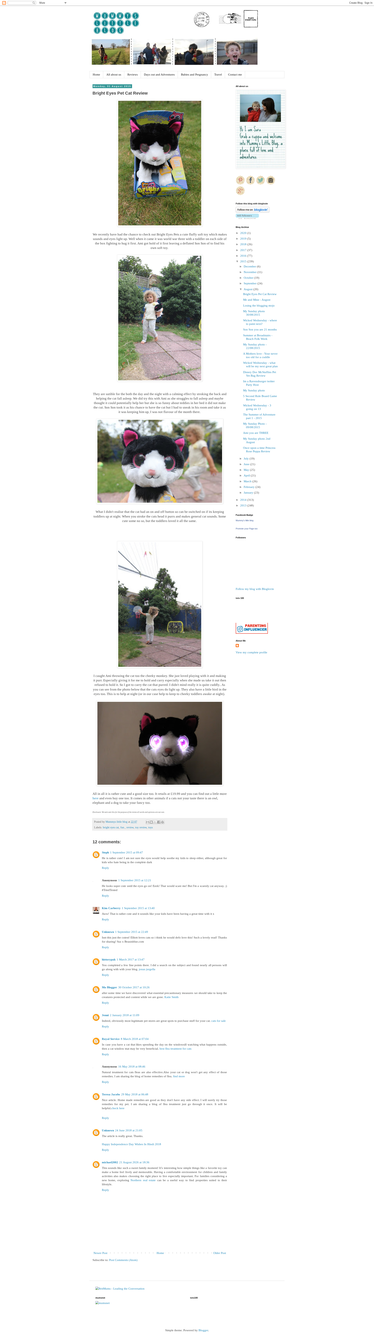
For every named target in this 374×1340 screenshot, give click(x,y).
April (247, 475)
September (250, 283)
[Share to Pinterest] (162, 822)
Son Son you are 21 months (260, 329)
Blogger (203, 1330)
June (247, 464)
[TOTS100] (252, 632)
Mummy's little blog (244, 520)
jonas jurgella (147, 969)
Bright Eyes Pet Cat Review (260, 294)
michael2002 (110, 1162)
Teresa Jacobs (111, 1094)
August (248, 289)
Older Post (219, 1253)
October (249, 277)
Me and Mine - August (256, 299)
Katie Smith (171, 997)
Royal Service (111, 1038)
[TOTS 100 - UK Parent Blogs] (252, 621)
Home (96, 74)
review (130, 827)
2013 (243, 505)
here (96, 798)
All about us (113, 74)
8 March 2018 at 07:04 (135, 1038)
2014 (243, 499)
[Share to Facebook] (159, 822)
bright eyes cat (111, 827)
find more (179, 1076)
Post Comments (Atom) (123, 1260)
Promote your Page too (247, 528)
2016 (243, 255)
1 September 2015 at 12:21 (134, 880)
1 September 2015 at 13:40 (138, 908)
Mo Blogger (109, 987)
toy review (141, 827)
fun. (122, 827)
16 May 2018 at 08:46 (131, 1066)
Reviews (132, 74)
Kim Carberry (111, 908)
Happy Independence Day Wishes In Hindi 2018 (131, 1144)
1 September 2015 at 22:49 (131, 931)
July (247, 458)
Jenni (105, 1015)
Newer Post (100, 1253)
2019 (243, 238)
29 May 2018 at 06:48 (134, 1094)
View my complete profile (251, 652)
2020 (243, 233)
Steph (105, 852)
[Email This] (148, 822)
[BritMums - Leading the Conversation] (120, 1288)
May (247, 469)
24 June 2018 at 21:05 (128, 1130)
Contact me (235, 74)
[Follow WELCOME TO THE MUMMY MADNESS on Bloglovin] (252, 211)
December (250, 266)
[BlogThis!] (151, 822)
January (249, 492)
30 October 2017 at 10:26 (134, 987)
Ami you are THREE (255, 432)
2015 (243, 261)
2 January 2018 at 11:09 (124, 1015)
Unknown (108, 931)
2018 (243, 244)
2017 (243, 250)
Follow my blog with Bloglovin (255, 588)
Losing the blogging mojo (259, 305)
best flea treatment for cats (175, 1048)
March (248, 481)
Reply (105, 867)
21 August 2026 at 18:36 (134, 1162)
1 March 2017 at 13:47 (131, 959)
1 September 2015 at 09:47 (126, 852)
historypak (109, 959)
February (249, 487)
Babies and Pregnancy (194, 74)
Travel (218, 74)
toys (150, 827)
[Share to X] (155, 822)
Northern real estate (143, 1180)
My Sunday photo (254, 390)
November (250, 272)
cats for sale (218, 1020)
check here (117, 1108)
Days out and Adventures (159, 74)
